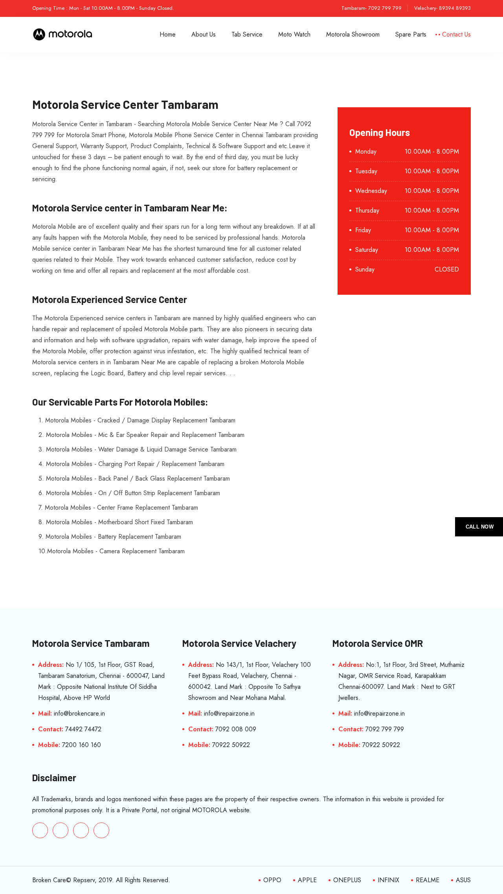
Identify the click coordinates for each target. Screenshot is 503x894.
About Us (203, 34)
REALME (427, 880)
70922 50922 (231, 744)
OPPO (272, 880)
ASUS (463, 880)
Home (168, 34)
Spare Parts (410, 34)
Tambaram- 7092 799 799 (371, 8)
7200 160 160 (81, 744)
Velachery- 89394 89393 (442, 8)
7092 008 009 (235, 729)
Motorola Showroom (353, 34)
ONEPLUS (347, 880)
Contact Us (456, 34)
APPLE (307, 880)
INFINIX (388, 880)
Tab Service (247, 34)
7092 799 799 (384, 729)
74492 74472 (83, 729)
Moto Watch (294, 34)
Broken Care (49, 880)
